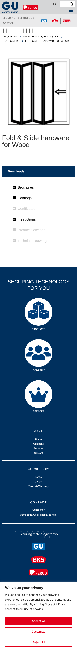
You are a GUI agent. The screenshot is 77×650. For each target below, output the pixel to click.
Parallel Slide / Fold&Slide (40, 36)
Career (38, 481)
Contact (38, 453)
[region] (38, 616)
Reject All (39, 642)
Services (38, 386)
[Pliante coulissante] (38, 127)
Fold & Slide (11, 40)
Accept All (38, 621)
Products (10, 36)
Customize (38, 631)
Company (38, 345)
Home (38, 439)
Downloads (16, 171)
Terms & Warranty (38, 486)
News (38, 477)
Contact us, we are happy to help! (38, 514)
